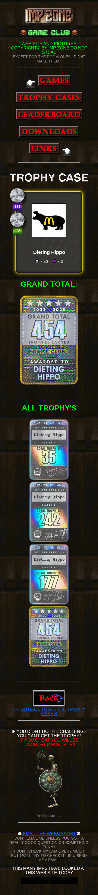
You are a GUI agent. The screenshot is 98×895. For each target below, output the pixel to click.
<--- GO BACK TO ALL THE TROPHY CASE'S (49, 711)
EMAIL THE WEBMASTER (49, 833)
